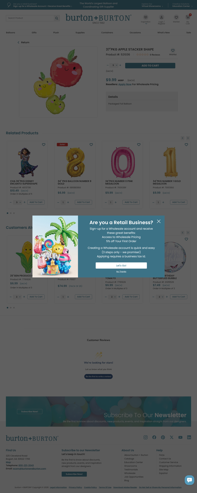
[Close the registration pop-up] (159, 221)
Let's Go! (121, 265)
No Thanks (121, 272)
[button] (189, 480)
